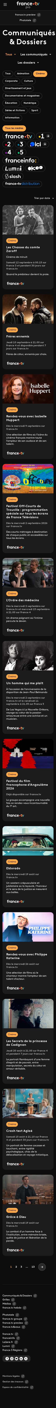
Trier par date (42, 198)
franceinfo (8, 1338)
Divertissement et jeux (18, 88)
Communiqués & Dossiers (17, 1296)
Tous (8, 54)
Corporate (11, 81)
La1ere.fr (7, 1342)
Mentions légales (11, 1376)
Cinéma (40, 74)
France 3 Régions (12, 1350)
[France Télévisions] (28, 5)
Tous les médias (14, 128)
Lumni (6, 1346)
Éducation (11, 103)
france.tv (7, 1334)
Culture (28, 81)
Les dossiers (26, 62)
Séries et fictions (15, 110)
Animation (23, 74)
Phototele (25, 20)
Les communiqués (33, 54)
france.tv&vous (11, 1327)
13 (33, 1267)
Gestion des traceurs (12, 1382)
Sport (34, 110)
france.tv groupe (12, 1319)
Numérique (30, 103)
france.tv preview (25, 15)
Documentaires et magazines (22, 96)
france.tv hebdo (11, 1308)
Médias (6, 1304)
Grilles (6, 1300)
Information (12, 118)
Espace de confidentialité (15, 1387)
